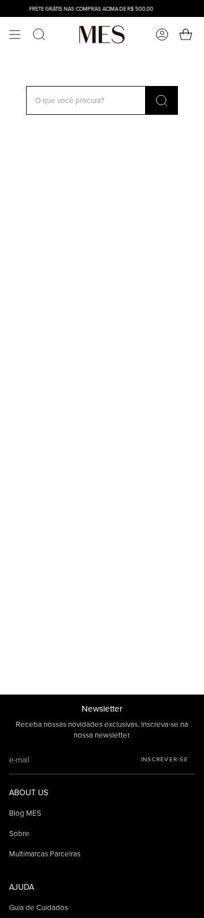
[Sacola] (187, 34)
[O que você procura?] (162, 100)
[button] (39, 34)
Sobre (19, 833)
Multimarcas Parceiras (44, 853)
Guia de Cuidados (38, 907)
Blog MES (25, 813)
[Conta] (162, 34)
